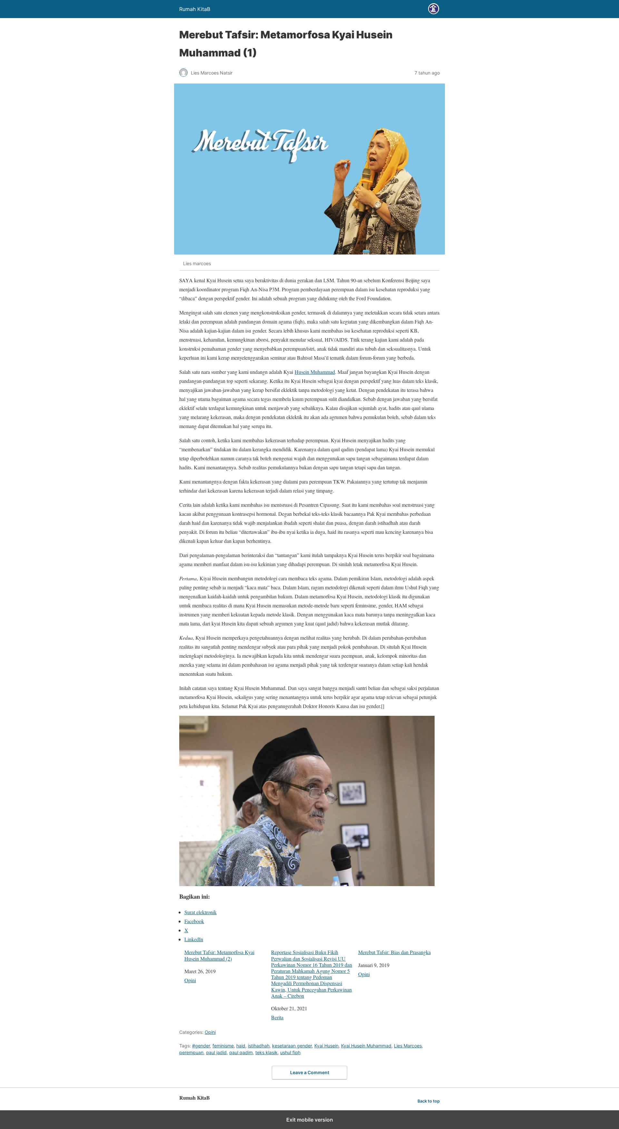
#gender (201, 1045)
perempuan (191, 1052)
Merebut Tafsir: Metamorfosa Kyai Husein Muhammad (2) (219, 955)
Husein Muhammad (315, 371)
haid (240, 1045)
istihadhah (259, 1045)
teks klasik (266, 1052)
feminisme (223, 1045)
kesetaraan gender (292, 1045)
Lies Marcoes (408, 1045)
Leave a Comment (309, 1072)
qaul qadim (241, 1052)
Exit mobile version (309, 1119)
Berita (277, 1017)
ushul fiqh (290, 1052)
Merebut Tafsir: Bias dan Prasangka (394, 952)
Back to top (429, 1101)
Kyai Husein (326, 1045)
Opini (190, 980)
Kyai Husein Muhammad (366, 1045)
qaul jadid (216, 1052)
